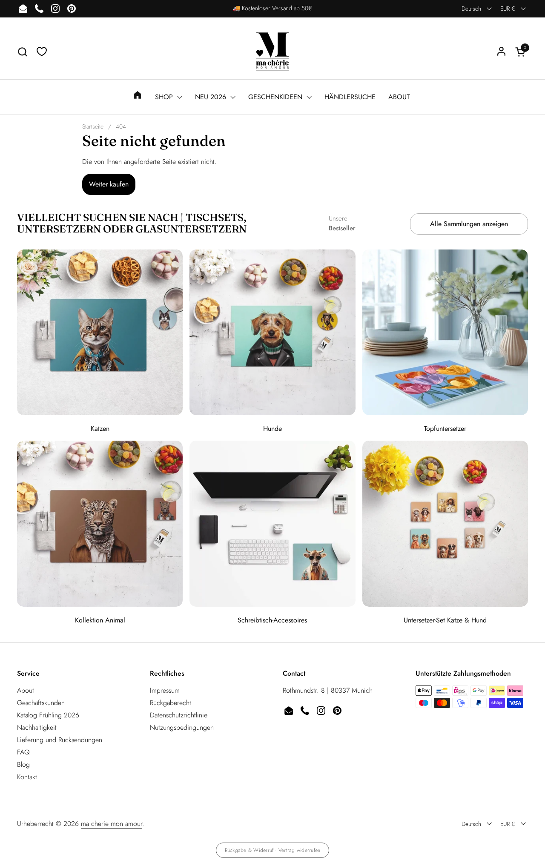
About (25, 690)
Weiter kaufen (109, 184)
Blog (23, 764)
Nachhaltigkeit (37, 727)
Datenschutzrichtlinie (178, 715)
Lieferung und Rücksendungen (59, 740)
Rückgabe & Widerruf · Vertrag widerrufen (273, 850)
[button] (22, 51)
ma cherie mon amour (111, 824)
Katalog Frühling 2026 (48, 715)
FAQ (23, 752)
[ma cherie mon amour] (272, 51)
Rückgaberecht (170, 703)
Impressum (165, 690)
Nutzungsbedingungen (182, 727)
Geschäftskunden (41, 703)
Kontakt (27, 777)
